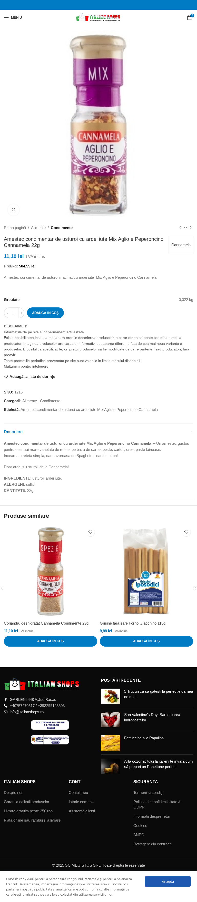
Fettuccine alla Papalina (144, 738)
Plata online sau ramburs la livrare (32, 820)
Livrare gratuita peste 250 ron (28, 811)
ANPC (138, 835)
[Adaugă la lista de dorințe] (90, 531)
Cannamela (181, 245)
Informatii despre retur (151, 816)
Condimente (62, 227)
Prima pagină (15, 227)
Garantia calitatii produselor (26, 802)
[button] (50, 641)
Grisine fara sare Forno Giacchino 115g (132, 623)
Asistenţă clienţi (82, 811)
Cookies (140, 825)
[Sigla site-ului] (99, 17)
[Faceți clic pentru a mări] (13, 210)
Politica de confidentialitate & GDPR (157, 804)
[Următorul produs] (190, 227)
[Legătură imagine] (42, 684)
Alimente (38, 227)
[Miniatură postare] (110, 696)
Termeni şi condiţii (148, 792)
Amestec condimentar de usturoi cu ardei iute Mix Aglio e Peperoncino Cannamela (89, 409)
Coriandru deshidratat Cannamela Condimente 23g (46, 623)
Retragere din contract (152, 844)
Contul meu (78, 792)
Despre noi (13, 792)
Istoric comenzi (81, 802)
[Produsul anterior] (180, 227)
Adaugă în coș (45, 313)
